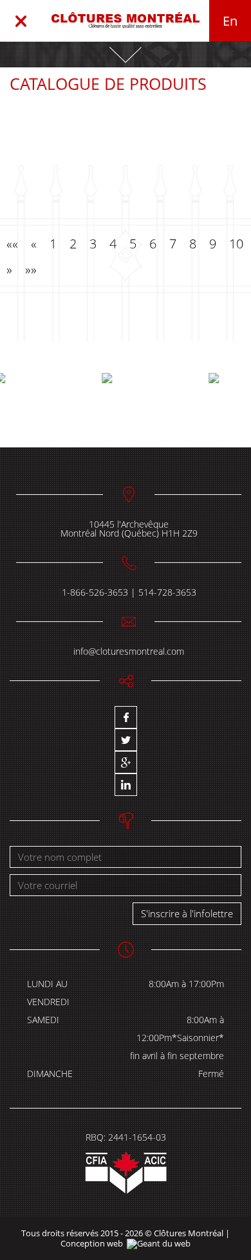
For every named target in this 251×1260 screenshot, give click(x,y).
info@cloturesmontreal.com (128, 651)
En (230, 21)
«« (12, 243)
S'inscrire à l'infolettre (187, 913)
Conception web (91, 1243)
